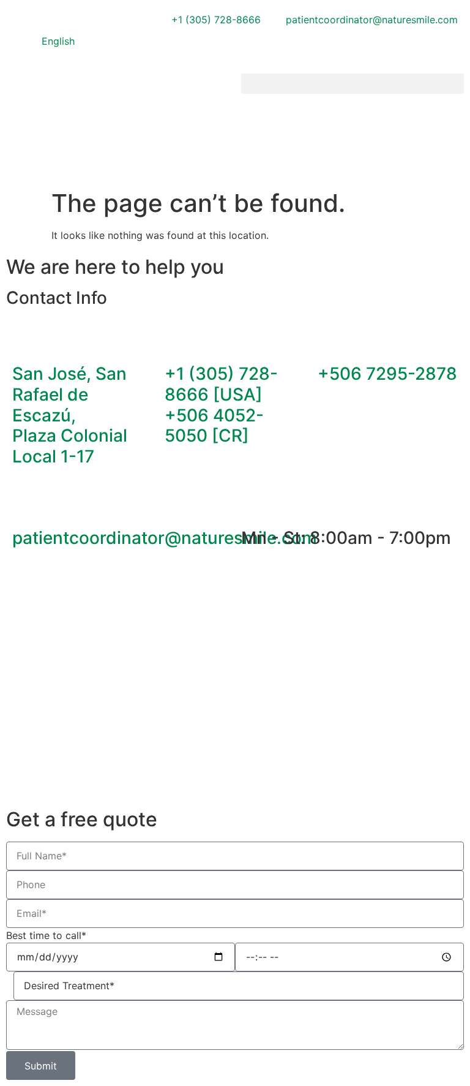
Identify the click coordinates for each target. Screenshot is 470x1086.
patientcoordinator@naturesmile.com (164, 537)
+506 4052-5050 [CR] (214, 426)
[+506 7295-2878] (333, 340)
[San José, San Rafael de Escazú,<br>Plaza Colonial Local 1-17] (27, 340)
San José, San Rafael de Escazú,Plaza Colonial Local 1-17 (69, 414)
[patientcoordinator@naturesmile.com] (27, 504)
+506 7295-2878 (387, 373)
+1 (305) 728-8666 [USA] (221, 384)
